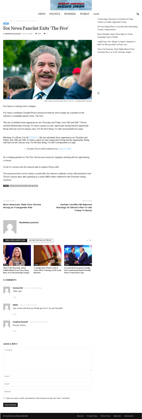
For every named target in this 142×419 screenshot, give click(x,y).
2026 (96, 14)
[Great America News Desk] (71, 5)
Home (5, 21)
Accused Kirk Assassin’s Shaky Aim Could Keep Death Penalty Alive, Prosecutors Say (77, 270)
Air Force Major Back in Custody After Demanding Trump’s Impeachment (117, 28)
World (84, 14)
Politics (55, 14)
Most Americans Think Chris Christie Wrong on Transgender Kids (22, 206)
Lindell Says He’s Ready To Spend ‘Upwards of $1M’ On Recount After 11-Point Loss (116, 43)
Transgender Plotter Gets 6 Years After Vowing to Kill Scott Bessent (47, 270)
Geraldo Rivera (25, 186)
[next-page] (90, 240)
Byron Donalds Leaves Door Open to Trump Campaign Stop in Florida (115, 35)
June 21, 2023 (64, 149)
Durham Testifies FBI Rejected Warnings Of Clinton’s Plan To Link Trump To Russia (74, 207)
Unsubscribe (128, 416)
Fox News (14, 186)
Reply (15, 297)
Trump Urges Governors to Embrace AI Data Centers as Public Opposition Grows (115, 20)
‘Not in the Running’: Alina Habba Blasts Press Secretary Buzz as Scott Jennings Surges (16, 270)
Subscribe (117, 416)
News (41, 14)
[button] (138, 14)
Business (70, 14)
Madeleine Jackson (13, 34)
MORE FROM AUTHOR (40, 240)
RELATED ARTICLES (15, 240)
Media (35, 186)
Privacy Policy (92, 416)
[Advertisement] (118, 72)
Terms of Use (105, 416)
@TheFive (33, 137)
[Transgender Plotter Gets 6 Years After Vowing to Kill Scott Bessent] (47, 255)
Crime (36, 265)
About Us (80, 416)
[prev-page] (87, 240)
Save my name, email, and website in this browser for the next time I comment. (38, 398)
